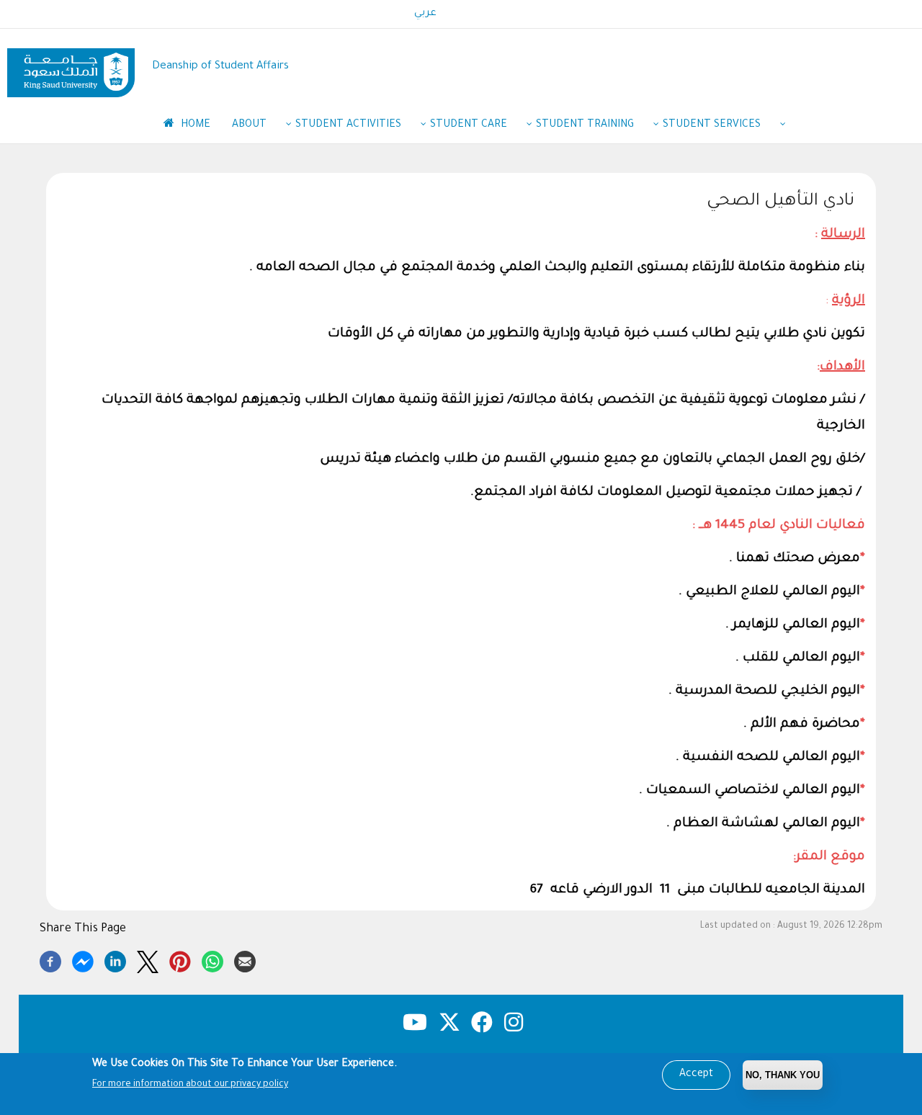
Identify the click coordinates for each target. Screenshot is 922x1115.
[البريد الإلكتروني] (245, 959)
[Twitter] (147, 959)
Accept (696, 1074)
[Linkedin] (115, 959)
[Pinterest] (180, 959)
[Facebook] (50, 959)
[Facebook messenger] (83, 959)
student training (585, 125)
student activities (348, 125)
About (249, 125)
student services (712, 125)
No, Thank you (783, 1075)
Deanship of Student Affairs (220, 67)
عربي (425, 13)
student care (468, 125)
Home (194, 125)
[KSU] (71, 67)
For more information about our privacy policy (190, 1085)
